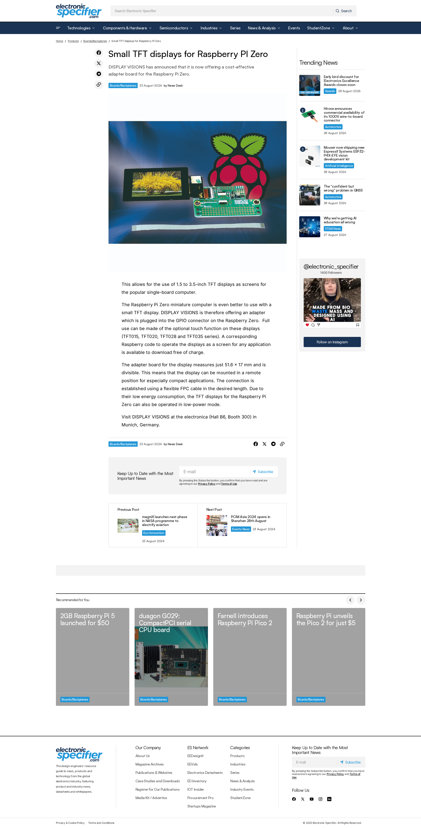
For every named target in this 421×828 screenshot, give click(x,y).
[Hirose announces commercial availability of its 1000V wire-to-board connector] (309, 117)
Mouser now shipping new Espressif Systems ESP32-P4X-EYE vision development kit (344, 153)
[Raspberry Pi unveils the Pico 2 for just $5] (328, 657)
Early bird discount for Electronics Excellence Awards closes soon (341, 81)
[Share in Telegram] (98, 74)
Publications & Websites (153, 772)
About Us (142, 756)
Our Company (148, 747)
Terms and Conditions (101, 822)
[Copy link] (98, 84)
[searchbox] (222, 11)
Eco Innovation (153, 533)
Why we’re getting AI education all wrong (340, 220)
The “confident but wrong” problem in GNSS (343, 188)
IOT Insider (195, 789)
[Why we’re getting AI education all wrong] (309, 226)
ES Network (197, 747)
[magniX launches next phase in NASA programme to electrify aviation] (153, 525)
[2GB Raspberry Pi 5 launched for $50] (92, 657)
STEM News (333, 228)
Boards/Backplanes (95, 41)
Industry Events (241, 789)
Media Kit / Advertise (151, 798)
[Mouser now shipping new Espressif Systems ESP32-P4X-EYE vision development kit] (309, 156)
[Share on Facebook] (98, 52)
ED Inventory (196, 781)
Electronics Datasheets (205, 772)
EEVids (192, 764)
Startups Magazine (201, 806)
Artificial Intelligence (339, 165)
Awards (330, 91)
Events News (241, 529)
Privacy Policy (206, 483)
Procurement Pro (200, 798)
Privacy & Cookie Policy (70, 822)
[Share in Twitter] (98, 63)
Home (59, 41)
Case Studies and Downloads (157, 781)
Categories (240, 747)
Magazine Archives (149, 764)
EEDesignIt (195, 756)
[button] (58, 28)
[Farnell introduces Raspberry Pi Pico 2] (250, 657)
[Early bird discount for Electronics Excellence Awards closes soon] (309, 85)
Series (234, 772)
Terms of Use (229, 483)
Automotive (333, 127)
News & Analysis (242, 781)
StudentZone (240, 798)
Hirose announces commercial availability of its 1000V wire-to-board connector (344, 114)
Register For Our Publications (157, 789)
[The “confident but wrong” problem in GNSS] (309, 194)
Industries (237, 764)
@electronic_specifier (331, 266)
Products (73, 41)
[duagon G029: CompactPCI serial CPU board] (171, 657)
